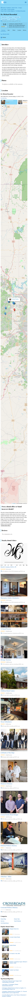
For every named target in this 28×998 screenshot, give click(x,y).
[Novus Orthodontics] (14, 709)
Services (2, 921)
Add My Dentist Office (5, 525)
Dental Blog (3, 919)
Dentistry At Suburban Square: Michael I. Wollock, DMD (18, 964)
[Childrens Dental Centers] (14, 678)
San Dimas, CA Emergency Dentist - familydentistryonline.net (10, 985)
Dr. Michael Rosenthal (20, 11)
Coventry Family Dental (15, 940)
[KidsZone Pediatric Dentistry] (14, 833)
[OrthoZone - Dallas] (14, 864)
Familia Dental (15, 948)
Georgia (20, 7)
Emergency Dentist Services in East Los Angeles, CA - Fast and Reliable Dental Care (14, 988)
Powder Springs (10, 9)
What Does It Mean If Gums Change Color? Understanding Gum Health (12, 981)
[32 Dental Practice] (14, 616)
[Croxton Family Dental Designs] (14, 802)
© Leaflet (13, 503)
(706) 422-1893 (5, 34)
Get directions (4, 98)
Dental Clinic (14, 7)
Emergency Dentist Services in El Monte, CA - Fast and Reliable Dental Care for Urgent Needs (14, 992)
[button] (15, 309)
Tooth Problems (17, 921)
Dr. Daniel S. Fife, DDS (15, 956)
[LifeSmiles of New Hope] (14, 740)
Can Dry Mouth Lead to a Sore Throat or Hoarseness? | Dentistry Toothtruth (14, 995)
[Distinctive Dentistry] (14, 771)
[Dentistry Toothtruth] (3, 2)
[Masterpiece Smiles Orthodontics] (14, 585)
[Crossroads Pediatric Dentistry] (14, 895)
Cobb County (4, 9)
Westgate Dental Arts (15, 931)
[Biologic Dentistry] (14, 647)
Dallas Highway (13, 19)
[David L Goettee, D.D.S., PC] (14, 554)
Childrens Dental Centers (14, 298)
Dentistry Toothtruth (6, 7)
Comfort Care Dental (15, 972)
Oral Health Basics (5, 923)
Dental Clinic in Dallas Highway (8, 11)
